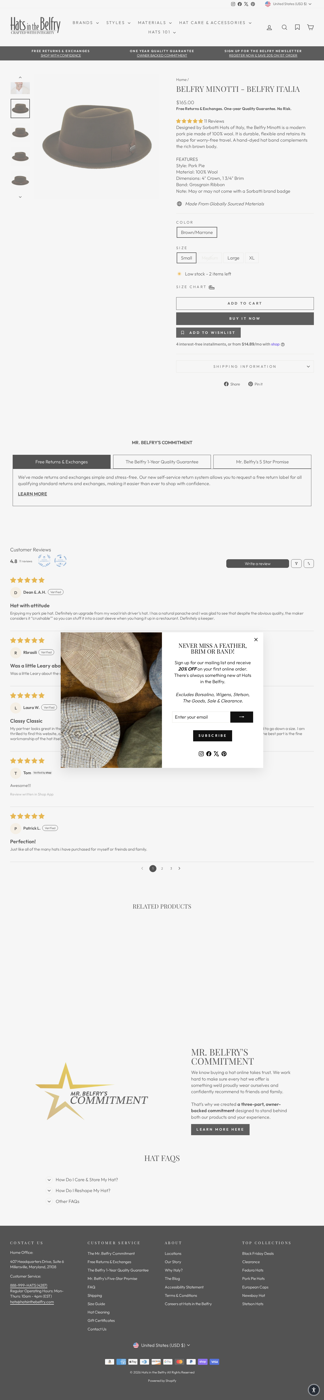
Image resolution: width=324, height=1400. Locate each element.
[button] (314, 1390)
